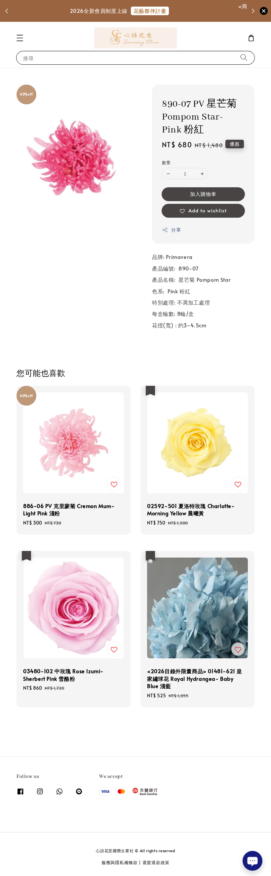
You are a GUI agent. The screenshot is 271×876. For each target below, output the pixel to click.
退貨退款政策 (156, 862)
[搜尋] (243, 57)
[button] (20, 38)
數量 (166, 162)
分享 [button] (176, 230)
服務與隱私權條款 (119, 862)
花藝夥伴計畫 (160, 10)
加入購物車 (203, 193)
